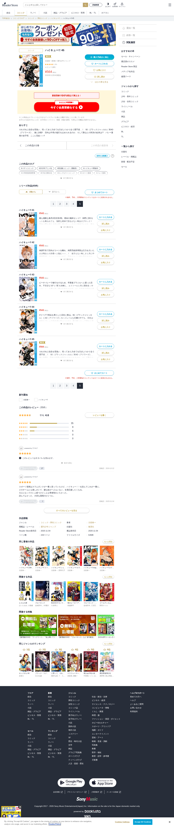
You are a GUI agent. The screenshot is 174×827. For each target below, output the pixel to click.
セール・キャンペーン (130, 56)
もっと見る (108, 542)
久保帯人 (54, 605)
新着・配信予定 (128, 162)
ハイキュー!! (55, 18)
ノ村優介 (46, 605)
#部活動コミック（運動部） (67, 168)
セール (124, 167)
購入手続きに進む (101, 57)
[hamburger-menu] (170, 5)
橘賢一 (75, 676)
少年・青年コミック (129, 96)
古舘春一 (26, 400)
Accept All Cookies (143, 822)
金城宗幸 (38, 605)
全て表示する (68, 178)
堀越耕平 (70, 605)
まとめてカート (101, 192)
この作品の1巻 (32, 145)
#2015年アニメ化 (45, 168)
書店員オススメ (128, 61)
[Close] (170, 822)
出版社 (124, 152)
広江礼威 (38, 676)
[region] (87, 822)
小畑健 (30, 605)
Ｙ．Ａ (61, 676)
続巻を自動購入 (102, 156)
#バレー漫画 (100, 173)
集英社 (91, 527)
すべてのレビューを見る (66, 510)
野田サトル (104, 605)
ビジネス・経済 (128, 126)
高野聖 (102, 676)
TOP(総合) (6, 18)
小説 (123, 111)
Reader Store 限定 (129, 66)
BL (122, 131)
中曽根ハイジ (88, 676)
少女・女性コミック (129, 101)
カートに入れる (101, 64)
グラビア (125, 121)
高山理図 (108, 676)
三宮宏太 (94, 605)
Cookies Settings (122, 822)
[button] (113, 792)
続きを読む (68, 463)
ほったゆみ (23, 605)
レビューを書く (50, 67)
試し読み (101, 77)
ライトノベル (127, 106)
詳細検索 (95, 5)
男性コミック (42, 18)
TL (122, 137)
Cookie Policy (55, 824)
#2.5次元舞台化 (46, 173)
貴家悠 (69, 676)
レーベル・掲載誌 (128, 157)
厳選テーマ (126, 76)
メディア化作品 (128, 71)
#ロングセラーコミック (66, 173)
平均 (42, 415)
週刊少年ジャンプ (63, 61)
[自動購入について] (112, 155)
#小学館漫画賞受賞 (28, 173)
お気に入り (101, 70)
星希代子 (62, 570)
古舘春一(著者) (50, 61)
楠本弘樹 (54, 676)
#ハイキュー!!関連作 (90, 168)
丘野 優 (97, 676)
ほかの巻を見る (101, 82)
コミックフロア (18, 18)
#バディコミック (27, 168)
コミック (31, 18)
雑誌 (123, 116)
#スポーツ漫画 (85, 173)
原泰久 (21, 676)
